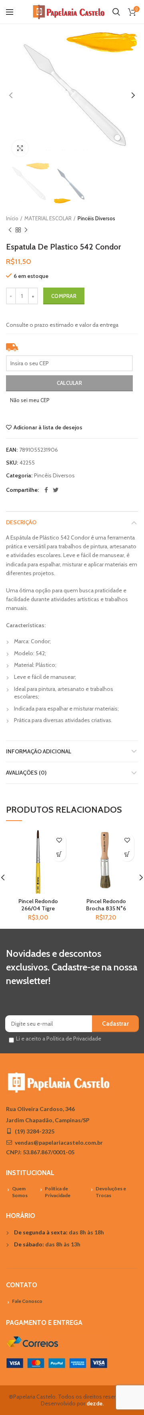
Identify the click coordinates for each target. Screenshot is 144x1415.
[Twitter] (55, 490)
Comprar (63, 296)
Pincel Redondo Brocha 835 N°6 (106, 905)
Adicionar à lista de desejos (48, 427)
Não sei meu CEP (30, 400)
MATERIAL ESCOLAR (48, 218)
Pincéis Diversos (96, 218)
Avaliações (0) (26, 772)
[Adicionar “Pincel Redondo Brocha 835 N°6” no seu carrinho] (127, 854)
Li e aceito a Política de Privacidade (58, 1038)
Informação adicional (38, 751)
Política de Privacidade (57, 1192)
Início (12, 218)
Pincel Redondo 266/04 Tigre (38, 905)
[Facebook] (46, 490)
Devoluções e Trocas (111, 1192)
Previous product (10, 230)
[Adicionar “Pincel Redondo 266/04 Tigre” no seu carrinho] (59, 854)
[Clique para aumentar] (20, 148)
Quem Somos (20, 1192)
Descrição (21, 522)
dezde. (95, 1403)
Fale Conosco (27, 1301)
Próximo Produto (26, 230)
